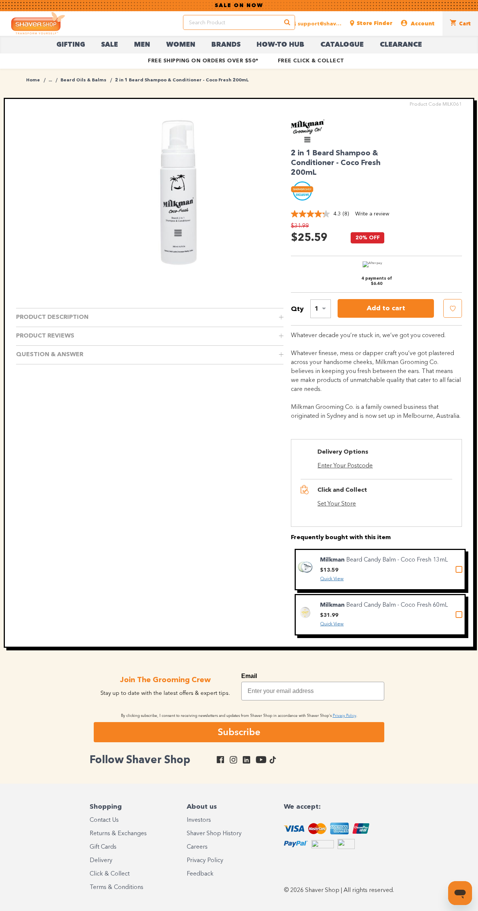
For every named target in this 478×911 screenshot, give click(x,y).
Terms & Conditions (116, 887)
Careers (197, 847)
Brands (225, 44)
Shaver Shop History (214, 834)
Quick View (332, 579)
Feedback (200, 874)
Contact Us (104, 820)
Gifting (70, 44)
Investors (199, 820)
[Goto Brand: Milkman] (311, 140)
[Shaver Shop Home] (38, 23)
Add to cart (386, 308)
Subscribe (239, 731)
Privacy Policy (205, 861)
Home (33, 80)
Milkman (333, 560)
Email (249, 676)
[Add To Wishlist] (452, 308)
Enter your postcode (345, 466)
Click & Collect (110, 874)
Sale (109, 44)
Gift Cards (103, 847)
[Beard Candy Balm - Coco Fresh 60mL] (305, 612)
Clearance (401, 44)
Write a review (372, 214)
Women (180, 44)
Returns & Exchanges (118, 834)
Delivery (101, 861)
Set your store (336, 504)
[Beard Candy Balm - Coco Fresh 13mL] (305, 567)
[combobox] (320, 308)
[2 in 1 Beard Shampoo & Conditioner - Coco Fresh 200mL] (178, 192)
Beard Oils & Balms (83, 80)
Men (142, 44)
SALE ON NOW (239, 5)
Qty (297, 309)
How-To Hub (280, 44)
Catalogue (342, 44)
